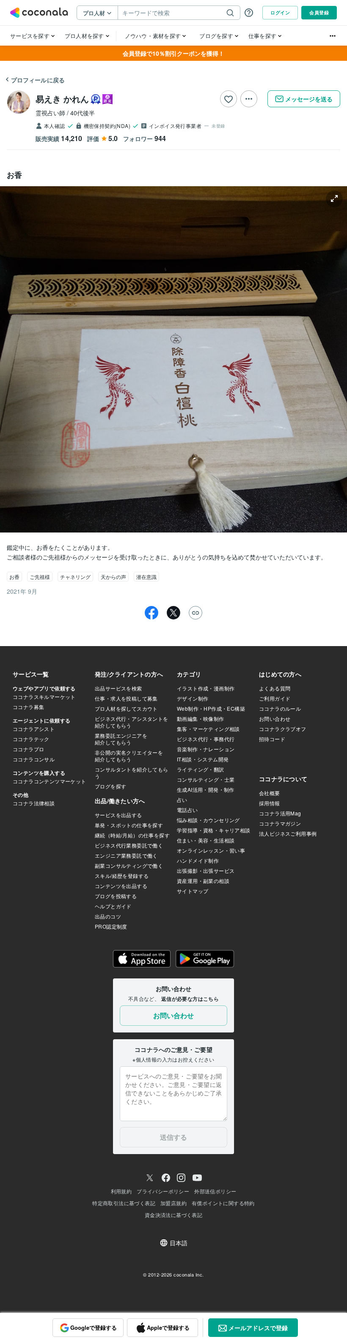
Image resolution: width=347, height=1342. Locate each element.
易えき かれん (62, 98)
